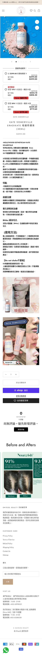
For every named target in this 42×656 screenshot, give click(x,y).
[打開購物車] (39, 10)
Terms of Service (8, 539)
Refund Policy (7, 543)
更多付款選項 (21, 396)
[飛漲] (37, 22)
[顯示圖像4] (23, 61)
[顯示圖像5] (25, 61)
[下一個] (30, 61)
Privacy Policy (7, 536)
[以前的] (11, 61)
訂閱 (8, 582)
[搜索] (35, 11)
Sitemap (5, 555)
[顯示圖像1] (16, 61)
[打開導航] (3, 10)
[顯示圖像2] (18, 61)
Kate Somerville (21, 117)
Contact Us (6, 551)
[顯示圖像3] (21, 61)
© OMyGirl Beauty (21, 628)
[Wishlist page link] (31, 10)
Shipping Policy (8, 547)
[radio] (21, 76)
